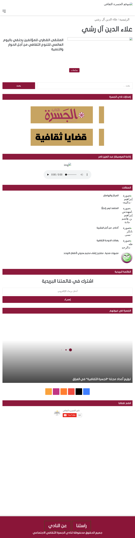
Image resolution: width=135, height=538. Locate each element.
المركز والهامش (111, 195)
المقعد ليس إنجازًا (110, 208)
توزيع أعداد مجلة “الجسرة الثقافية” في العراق (102, 379)
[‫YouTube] (71, 391)
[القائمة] (4, 11)
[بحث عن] (131, 11)
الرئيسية (124, 19)
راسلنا (81, 525)
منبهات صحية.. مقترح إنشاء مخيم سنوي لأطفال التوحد (91, 253)
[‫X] (79, 391)
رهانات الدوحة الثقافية (108, 240)
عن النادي (57, 525)
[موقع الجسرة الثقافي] (118, 4)
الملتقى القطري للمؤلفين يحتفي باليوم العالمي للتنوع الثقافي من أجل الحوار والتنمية (33, 44)
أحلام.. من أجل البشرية (108, 228)
